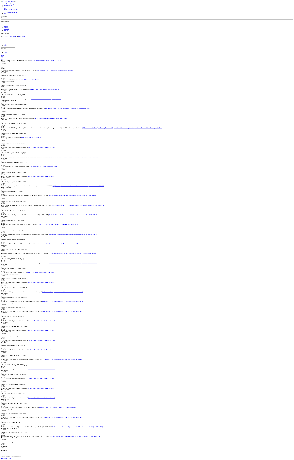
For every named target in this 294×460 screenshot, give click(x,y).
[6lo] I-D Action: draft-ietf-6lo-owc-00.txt (31, 137)
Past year (6, 30)
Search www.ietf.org (9, 4)
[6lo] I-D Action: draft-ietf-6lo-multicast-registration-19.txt (43, 166)
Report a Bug (8, 36)
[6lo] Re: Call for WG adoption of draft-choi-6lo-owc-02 (41, 147)
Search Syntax (7, 9)
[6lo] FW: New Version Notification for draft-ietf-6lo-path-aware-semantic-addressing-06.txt (67, 108)
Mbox (2, 458)
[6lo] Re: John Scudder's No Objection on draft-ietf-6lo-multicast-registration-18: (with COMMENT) (73, 157)
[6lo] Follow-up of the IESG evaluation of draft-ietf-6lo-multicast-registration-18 (58, 407)
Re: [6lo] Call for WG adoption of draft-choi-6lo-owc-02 (41, 340)
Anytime (6, 24)
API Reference (14, 9)
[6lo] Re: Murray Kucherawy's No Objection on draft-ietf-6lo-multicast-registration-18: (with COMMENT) (78, 186)
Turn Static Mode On (12, 12)
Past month (6, 29)
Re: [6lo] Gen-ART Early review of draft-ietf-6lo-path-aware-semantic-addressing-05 (62, 359)
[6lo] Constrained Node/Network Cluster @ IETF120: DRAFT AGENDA (55, 70)
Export (5, 52)
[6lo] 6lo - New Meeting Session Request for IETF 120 (40, 272)
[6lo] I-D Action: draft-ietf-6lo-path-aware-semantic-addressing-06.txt (51, 118)
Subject (2, 55)
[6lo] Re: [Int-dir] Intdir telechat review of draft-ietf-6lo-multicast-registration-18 (58, 224)
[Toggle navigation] (15, 1)
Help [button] (5, 8)
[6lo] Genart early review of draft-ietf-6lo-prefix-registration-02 (46, 99)
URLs (9, 458)
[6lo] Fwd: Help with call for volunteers (29, 79)
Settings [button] (6, 10)
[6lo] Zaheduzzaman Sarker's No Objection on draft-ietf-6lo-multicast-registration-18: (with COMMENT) (77, 426)
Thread (5, 45)
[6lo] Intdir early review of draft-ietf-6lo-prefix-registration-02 (45, 89)
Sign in (5, 13)
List (1, 59)
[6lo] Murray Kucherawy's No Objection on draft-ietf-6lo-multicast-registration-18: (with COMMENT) (75, 436)
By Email (14, 36)
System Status (21, 36)
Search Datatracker (8, 5)
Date (5, 44)
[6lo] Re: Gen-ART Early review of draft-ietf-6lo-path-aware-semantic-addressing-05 (62, 292)
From (2, 56)
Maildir (5, 458)
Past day (6, 26)
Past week (6, 27)
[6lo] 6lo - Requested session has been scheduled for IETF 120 (46, 60)
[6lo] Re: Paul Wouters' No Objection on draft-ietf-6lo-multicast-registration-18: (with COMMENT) (73, 195)
